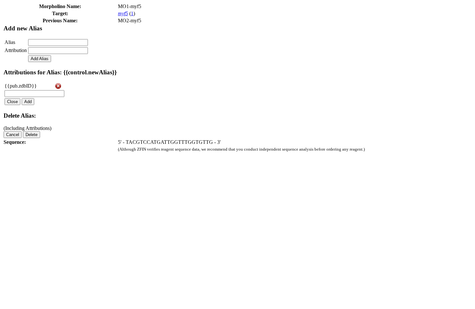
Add (28, 101)
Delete (31, 134)
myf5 (123, 13)
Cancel (12, 134)
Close (12, 101)
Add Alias (39, 58)
